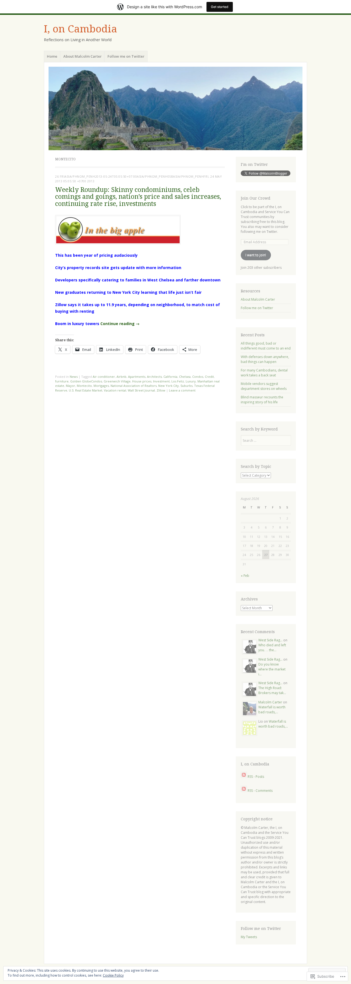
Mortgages (101, 386)
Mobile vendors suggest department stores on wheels (264, 386)
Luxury (191, 381)
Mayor (70, 386)
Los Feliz (177, 381)
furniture (62, 381)
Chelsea (185, 376)
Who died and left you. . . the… (272, 647)
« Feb (245, 575)
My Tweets (249, 937)
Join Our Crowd (255, 198)
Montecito (84, 386)
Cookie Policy (113, 975)
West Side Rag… (270, 640)
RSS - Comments (260, 790)
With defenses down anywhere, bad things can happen (265, 359)
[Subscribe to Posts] (244, 776)
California (170, 376)
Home (52, 56)
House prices (141, 381)
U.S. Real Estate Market (85, 390)
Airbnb (121, 376)
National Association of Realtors (134, 386)
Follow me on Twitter (126, 56)
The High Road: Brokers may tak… (272, 690)
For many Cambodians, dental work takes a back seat (264, 373)
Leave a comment (182, 390)
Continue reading (120, 323)
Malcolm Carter (270, 702)
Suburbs (186, 386)
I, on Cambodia (80, 29)
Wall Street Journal (141, 390)
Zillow (161, 390)
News (74, 376)
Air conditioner (104, 376)
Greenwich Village (117, 381)
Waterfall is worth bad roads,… (271, 709)
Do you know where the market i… (271, 669)
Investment (161, 381)
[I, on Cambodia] (175, 108)
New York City (168, 386)
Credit (209, 376)
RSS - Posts (256, 776)
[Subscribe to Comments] (244, 790)
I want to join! (255, 255)
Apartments (136, 376)
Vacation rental (115, 390)
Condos (197, 376)
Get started (219, 7)
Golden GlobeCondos (86, 381)
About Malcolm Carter (82, 56)
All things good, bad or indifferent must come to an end (266, 346)
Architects (154, 376)
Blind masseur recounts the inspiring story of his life (262, 399)
